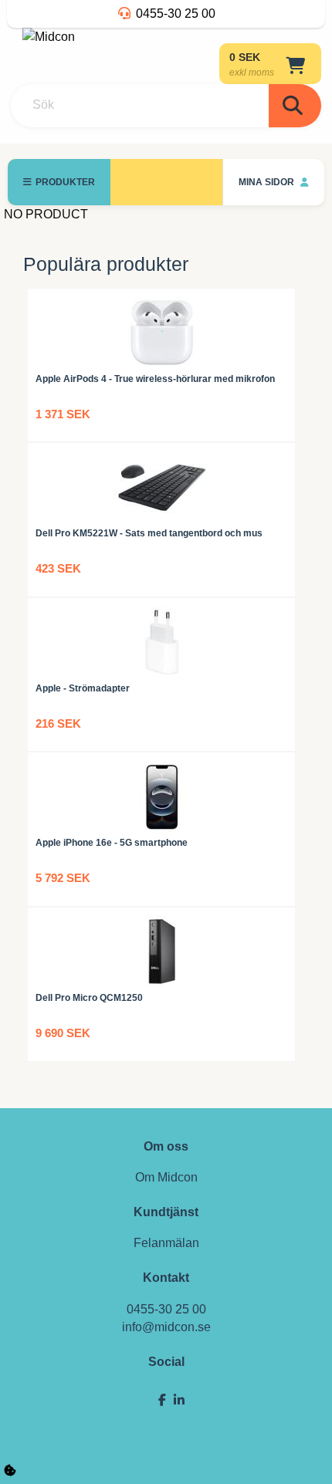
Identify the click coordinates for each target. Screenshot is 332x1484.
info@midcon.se (166, 1327)
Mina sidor (267, 182)
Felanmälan (166, 1242)
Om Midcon (166, 1177)
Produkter (65, 182)
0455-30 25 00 (175, 13)
